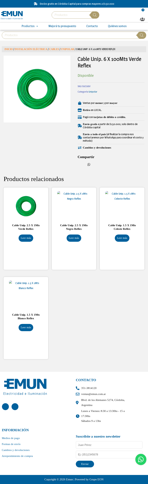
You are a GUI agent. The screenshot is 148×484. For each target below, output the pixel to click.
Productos (28, 26)
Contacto (92, 26)
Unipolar (67, 49)
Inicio (9, 49)
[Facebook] (5, 406)
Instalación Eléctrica (31, 49)
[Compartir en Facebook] (81, 164)
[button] (142, 19)
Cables (54, 49)
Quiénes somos (117, 26)
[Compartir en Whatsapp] (89, 164)
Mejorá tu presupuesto (62, 26)
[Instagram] (15, 406)
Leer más (26, 237)
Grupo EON (96, 479)
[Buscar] (94, 15)
